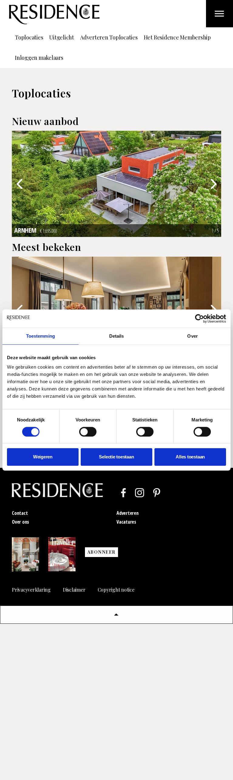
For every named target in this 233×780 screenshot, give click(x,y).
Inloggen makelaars (39, 57)
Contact (20, 513)
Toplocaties (29, 37)
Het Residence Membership (177, 37)
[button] (116, 615)
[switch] (87, 432)
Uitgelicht (61, 37)
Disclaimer (74, 589)
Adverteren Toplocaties (109, 37)
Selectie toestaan (116, 456)
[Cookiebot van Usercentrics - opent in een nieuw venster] (199, 318)
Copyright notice (116, 589)
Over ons (20, 521)
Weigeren (42, 456)
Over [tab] (192, 336)
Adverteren (127, 513)
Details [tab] (116, 336)
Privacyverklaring (31, 589)
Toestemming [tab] (40, 336)
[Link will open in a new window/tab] (123, 492)
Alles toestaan (190, 456)
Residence (54, 14)
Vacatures (126, 521)
